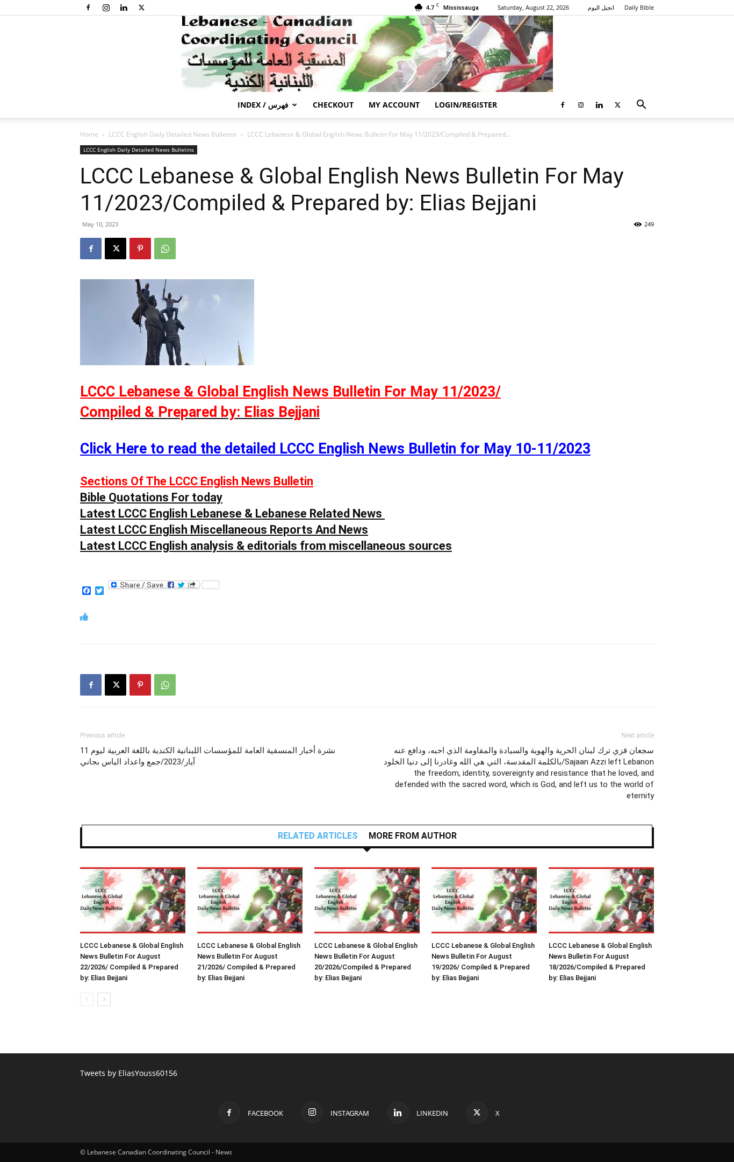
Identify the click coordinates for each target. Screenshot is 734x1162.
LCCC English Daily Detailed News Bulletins (173, 134)
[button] (641, 106)
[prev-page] (86, 999)
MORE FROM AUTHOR (413, 836)
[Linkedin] (124, 7)
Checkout (333, 105)
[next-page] (104, 999)
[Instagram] (106, 7)
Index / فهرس (263, 105)
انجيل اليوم (601, 7)
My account (394, 105)
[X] (141, 7)
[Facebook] (88, 7)
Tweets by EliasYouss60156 (128, 1073)
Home (89, 134)
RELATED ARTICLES (318, 836)
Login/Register (466, 105)
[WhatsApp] (165, 248)
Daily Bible (639, 7)
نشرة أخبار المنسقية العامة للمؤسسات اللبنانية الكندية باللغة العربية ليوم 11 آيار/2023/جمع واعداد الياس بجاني (207, 756)
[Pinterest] (140, 248)
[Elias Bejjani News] (367, 54)
